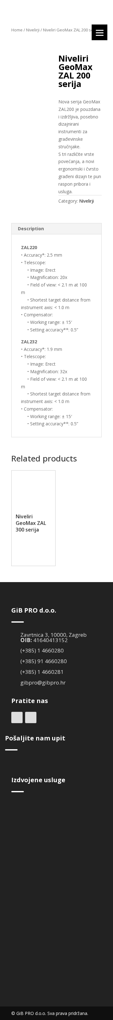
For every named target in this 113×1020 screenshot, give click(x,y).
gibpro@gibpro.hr (43, 682)
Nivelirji (33, 30)
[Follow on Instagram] (30, 717)
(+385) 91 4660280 (43, 661)
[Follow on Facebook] (17, 717)
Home (17, 30)
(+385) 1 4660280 (42, 650)
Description (31, 229)
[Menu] (99, 32)
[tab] (56, 228)
